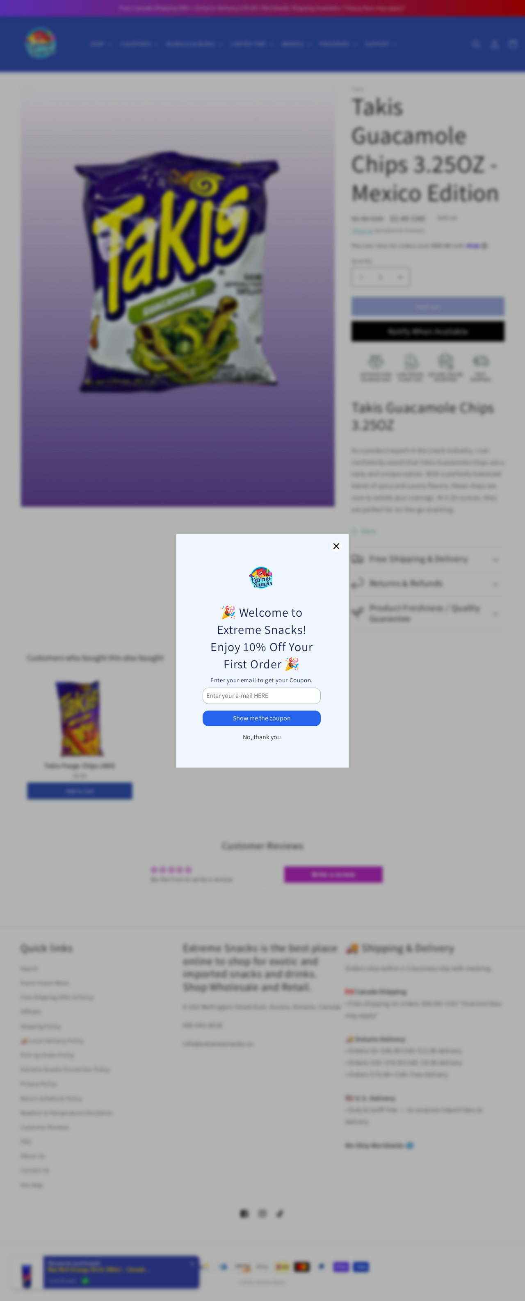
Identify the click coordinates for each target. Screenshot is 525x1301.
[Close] (336, 546)
